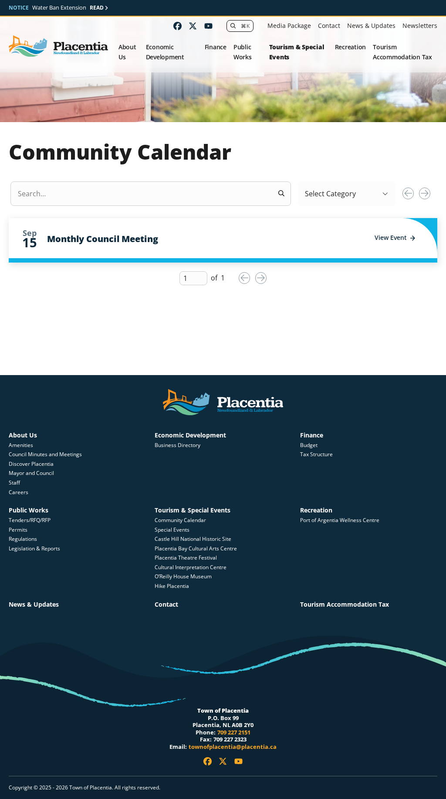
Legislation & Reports (34, 548)
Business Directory (177, 445)
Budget (309, 445)
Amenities (21, 445)
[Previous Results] (408, 193)
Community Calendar (180, 520)
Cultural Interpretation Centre (190, 567)
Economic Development (165, 52)
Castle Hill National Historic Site (194, 539)
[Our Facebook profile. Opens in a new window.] (177, 26)
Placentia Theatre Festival (186, 557)
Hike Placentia (172, 586)
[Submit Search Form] (281, 194)
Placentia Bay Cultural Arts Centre (196, 548)
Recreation (350, 47)
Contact (329, 25)
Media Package (289, 25)
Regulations (23, 539)
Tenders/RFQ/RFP (30, 520)
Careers (18, 492)
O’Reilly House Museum (183, 576)
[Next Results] (424, 193)
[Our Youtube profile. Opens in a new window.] (208, 26)
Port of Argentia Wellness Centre (339, 520)
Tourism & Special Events (296, 52)
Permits (18, 529)
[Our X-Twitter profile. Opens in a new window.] (193, 26)
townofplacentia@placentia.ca (233, 746)
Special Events (172, 529)
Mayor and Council (31, 473)
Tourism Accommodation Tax (402, 52)
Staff (14, 482)
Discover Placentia (31, 464)
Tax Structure (316, 454)
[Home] (58, 46)
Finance (215, 47)
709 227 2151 (233, 732)
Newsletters (419, 25)
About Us (127, 52)
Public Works (242, 52)
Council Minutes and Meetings (45, 454)
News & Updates (371, 25)
